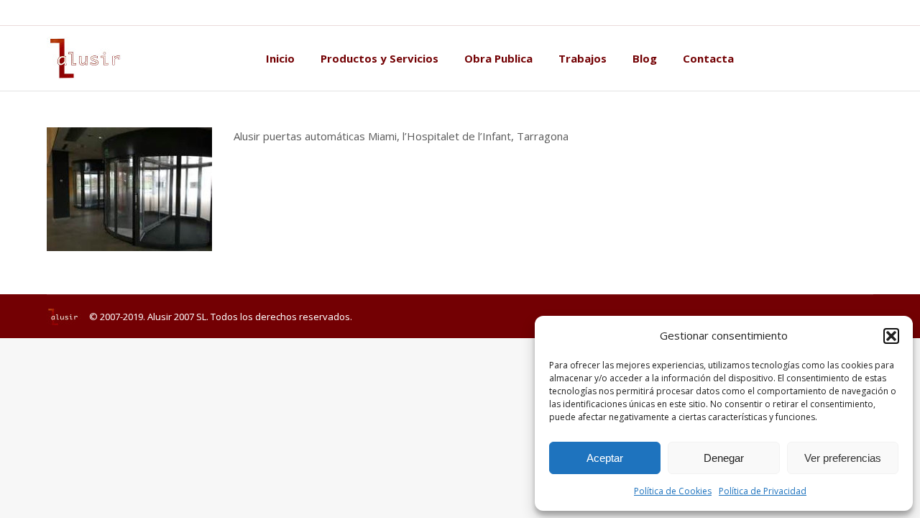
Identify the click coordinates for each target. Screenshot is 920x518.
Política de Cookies (673, 491)
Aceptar (604, 458)
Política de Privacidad (762, 491)
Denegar (724, 458)
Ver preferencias (842, 458)
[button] (891, 336)
